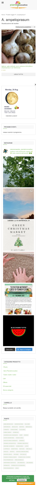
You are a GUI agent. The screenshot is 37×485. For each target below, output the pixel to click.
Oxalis (6, 451)
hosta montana (9, 437)
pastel (12, 451)
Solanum (30, 462)
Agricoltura (19, 424)
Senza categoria (8, 390)
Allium (27, 424)
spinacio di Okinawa (18, 465)
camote (6, 429)
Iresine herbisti (9, 446)
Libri (4, 378)
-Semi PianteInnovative (10, 371)
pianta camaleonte (10, 457)
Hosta (26, 435)
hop (21, 435)
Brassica (29, 426)
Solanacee (21, 462)
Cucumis (22, 429)
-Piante (5, 367)
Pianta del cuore (24, 457)
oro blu (29, 448)
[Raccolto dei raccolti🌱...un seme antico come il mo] (18, 267)
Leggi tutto (18, 74)
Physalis (23, 454)
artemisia (7, 426)
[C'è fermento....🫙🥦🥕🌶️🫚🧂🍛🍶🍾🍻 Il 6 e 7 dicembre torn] (18, 299)
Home (3, 15)
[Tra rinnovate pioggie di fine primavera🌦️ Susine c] (18, 171)
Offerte (5, 382)
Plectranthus (8, 460)
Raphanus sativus (10, 462)
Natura (22, 448)
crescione (14, 429)
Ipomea (21, 440)
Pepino (16, 454)
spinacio (6, 465)
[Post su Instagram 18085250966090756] (18, 235)
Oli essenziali (7, 386)
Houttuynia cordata (10, 440)
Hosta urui (19, 437)
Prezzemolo (19, 460)
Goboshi (16, 432)
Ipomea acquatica (10, 443)
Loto (26, 446)
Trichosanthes (9, 468)
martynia (14, 448)
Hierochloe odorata (11, 435)
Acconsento (21, 480)
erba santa (7, 432)
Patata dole (8, 454)
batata (22, 426)
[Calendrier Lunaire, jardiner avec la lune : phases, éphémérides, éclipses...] (11, 102)
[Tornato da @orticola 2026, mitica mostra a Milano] (18, 203)
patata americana (22, 451)
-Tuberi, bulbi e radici (9, 375)
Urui (16, 468)
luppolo (6, 448)
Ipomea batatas (23, 443)
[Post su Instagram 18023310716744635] (18, 330)
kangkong (19, 446)
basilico (15, 426)
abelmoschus (8, 424)
